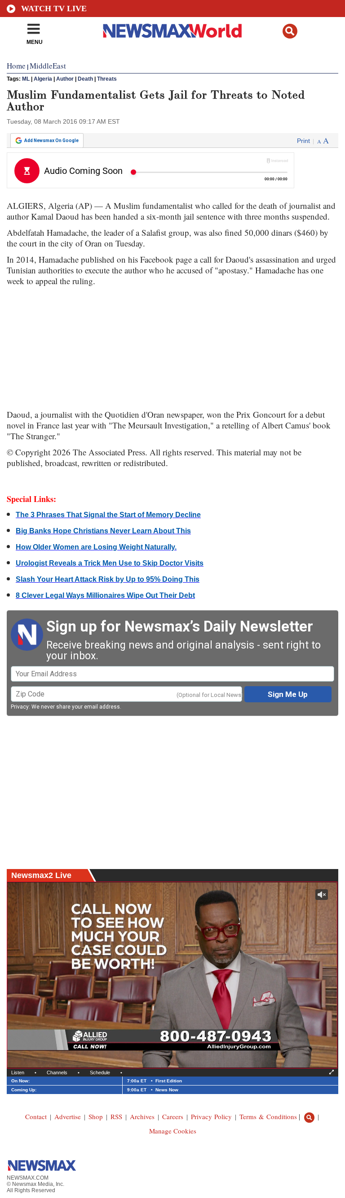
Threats (107, 79)
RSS (116, 1116)
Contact (36, 1116)
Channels (57, 1072)
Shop (95, 1116)
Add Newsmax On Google (51, 140)
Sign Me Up (288, 694)
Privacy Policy (211, 1116)
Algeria (43, 79)
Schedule (100, 1072)
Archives (142, 1116)
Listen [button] (17, 1072)
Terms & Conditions (268, 1116)
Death (85, 79)
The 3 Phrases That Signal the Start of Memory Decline (108, 515)
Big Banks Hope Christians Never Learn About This (103, 531)
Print (303, 140)
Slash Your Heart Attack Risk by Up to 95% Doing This (107, 579)
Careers (172, 1116)
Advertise (67, 1116)
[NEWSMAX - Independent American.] (172, 30)
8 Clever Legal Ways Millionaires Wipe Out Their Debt (105, 595)
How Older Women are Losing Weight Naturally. (96, 547)
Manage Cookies (172, 1130)
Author (65, 79)
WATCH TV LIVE (54, 8)
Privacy (20, 707)
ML (26, 79)
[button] (290, 31)
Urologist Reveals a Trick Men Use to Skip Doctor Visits (109, 563)
